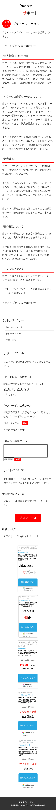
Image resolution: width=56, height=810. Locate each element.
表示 (25, 423)
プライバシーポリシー (28, 802)
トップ (5, 46)
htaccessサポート (14, 327)
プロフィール (28, 518)
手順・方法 (11, 340)
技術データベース (14, 333)
